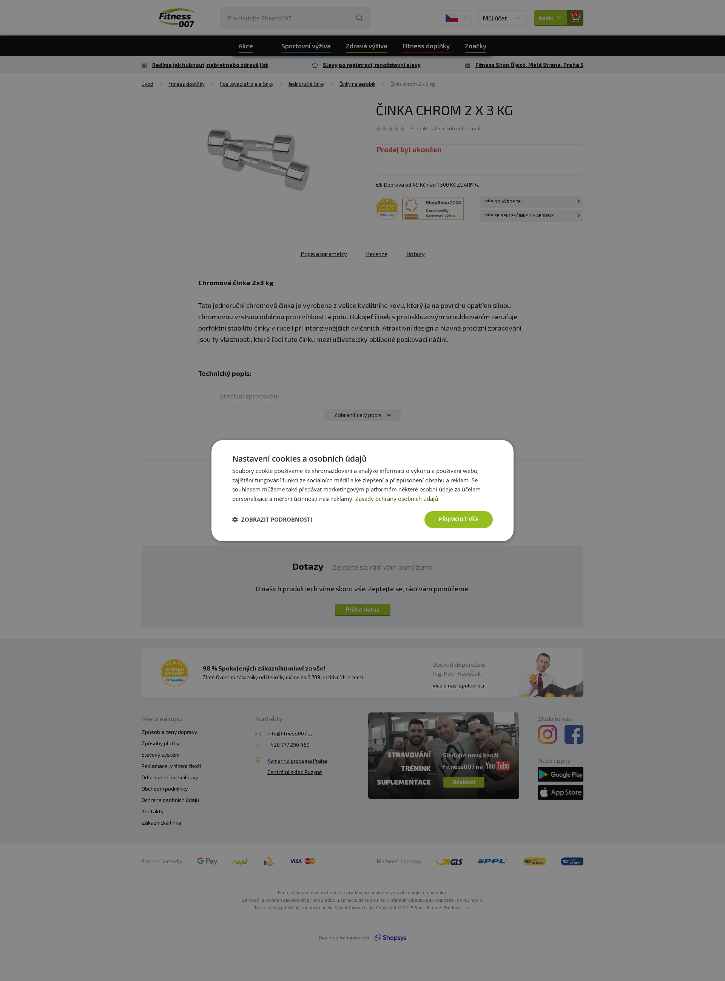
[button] (272, 519)
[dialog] (362, 490)
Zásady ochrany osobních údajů (396, 498)
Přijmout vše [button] (458, 519)
